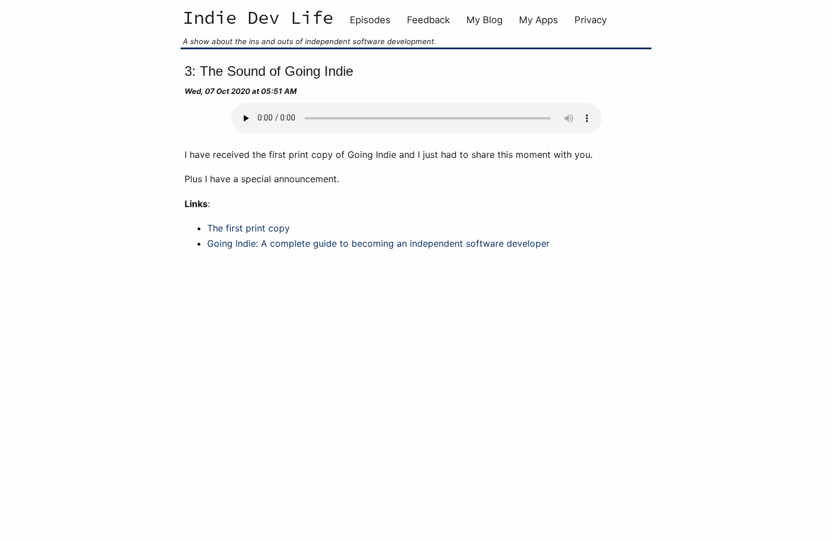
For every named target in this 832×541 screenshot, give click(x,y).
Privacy (590, 19)
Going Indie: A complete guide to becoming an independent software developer (378, 243)
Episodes (370, 19)
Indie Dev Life (258, 18)
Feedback (428, 19)
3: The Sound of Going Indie (269, 71)
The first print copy (248, 228)
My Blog (484, 19)
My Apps (538, 19)
